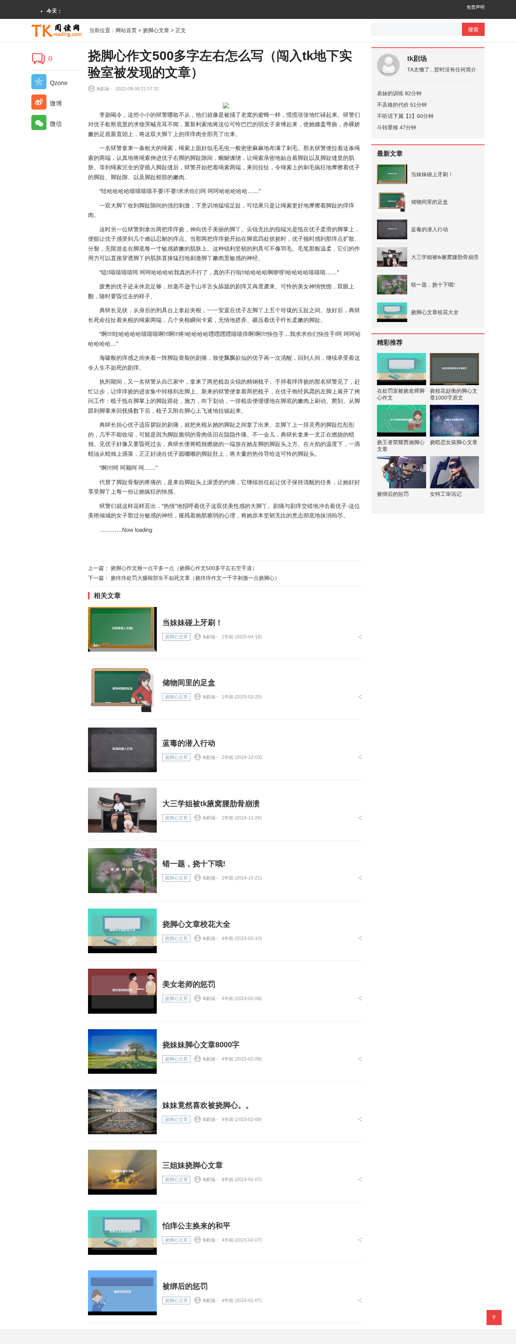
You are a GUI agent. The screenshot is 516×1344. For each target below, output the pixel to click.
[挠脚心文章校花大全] (122, 931)
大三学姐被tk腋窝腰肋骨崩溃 (211, 803)
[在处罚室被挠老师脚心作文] (401, 369)
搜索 (473, 29)
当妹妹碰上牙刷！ (192, 622)
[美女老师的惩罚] (122, 991)
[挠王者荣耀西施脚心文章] (401, 421)
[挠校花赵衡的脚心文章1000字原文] (454, 369)
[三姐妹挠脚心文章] (122, 1172)
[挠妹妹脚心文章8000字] (122, 1051)
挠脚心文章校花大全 (196, 924)
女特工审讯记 (446, 494)
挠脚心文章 (156, 30)
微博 (55, 103)
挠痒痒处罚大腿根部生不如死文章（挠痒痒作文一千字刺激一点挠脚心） (195, 578)
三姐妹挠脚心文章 (192, 1165)
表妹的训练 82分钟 (399, 93)
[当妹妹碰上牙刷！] (122, 629)
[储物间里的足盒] (122, 689)
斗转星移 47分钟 (396, 127)
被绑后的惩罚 (185, 1286)
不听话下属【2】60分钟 (405, 116)
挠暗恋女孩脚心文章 (453, 442)
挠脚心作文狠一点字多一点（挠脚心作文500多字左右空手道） (184, 568)
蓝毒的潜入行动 (188, 743)
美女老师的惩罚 (188, 984)
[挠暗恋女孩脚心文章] (454, 421)
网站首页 (126, 30)
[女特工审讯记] (454, 472)
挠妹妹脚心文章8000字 (200, 1045)
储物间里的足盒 (188, 682)
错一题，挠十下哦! (194, 863)
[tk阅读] (60, 29)
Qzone (58, 83)
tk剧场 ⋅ (104, 88)
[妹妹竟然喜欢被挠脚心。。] (122, 1111)
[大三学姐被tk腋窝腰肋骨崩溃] (122, 810)
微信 (55, 124)
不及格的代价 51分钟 (402, 105)
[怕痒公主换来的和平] (122, 1232)
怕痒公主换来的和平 (196, 1226)
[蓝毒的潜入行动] (122, 750)
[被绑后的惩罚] (122, 1292)
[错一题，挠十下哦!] (122, 870)
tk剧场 (417, 58)
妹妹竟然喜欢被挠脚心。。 (207, 1105)
